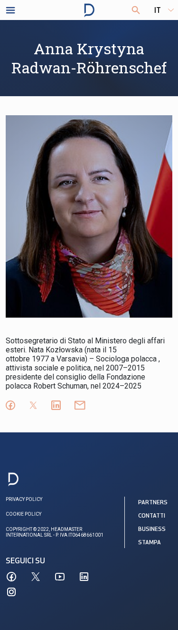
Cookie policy (23, 514)
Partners (153, 503)
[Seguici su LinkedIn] (84, 576)
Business (152, 529)
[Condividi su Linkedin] (56, 405)
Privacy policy (24, 499)
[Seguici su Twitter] (35, 576)
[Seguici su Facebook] (11, 576)
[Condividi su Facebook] (10, 405)
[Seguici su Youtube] (60, 576)
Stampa (149, 543)
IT (157, 11)
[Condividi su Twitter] (33, 405)
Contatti (151, 516)
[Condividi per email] (79, 405)
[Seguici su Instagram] (11, 592)
